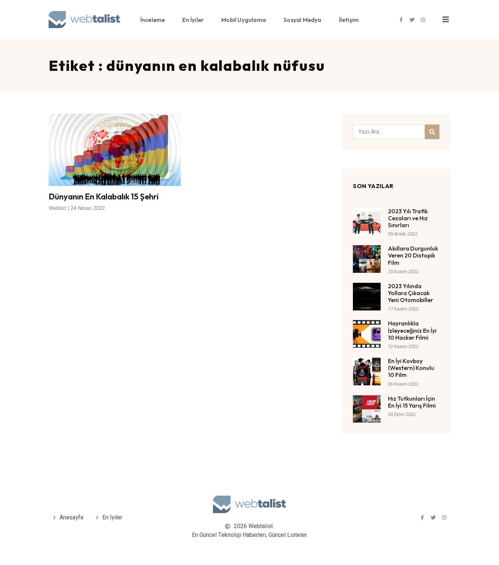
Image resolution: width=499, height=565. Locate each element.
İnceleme (152, 19)
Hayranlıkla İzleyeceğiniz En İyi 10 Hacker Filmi (412, 330)
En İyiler (193, 19)
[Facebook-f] (401, 19)
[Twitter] (412, 19)
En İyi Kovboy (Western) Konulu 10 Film (411, 367)
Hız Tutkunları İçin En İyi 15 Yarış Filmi (412, 402)
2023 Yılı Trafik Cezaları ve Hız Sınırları (408, 218)
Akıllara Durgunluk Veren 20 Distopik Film (413, 255)
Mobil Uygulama (243, 19)
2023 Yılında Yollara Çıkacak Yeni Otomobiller (410, 293)
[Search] (432, 132)
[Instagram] (423, 19)
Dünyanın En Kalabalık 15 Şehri (104, 196)
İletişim (349, 19)
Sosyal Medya (302, 19)
